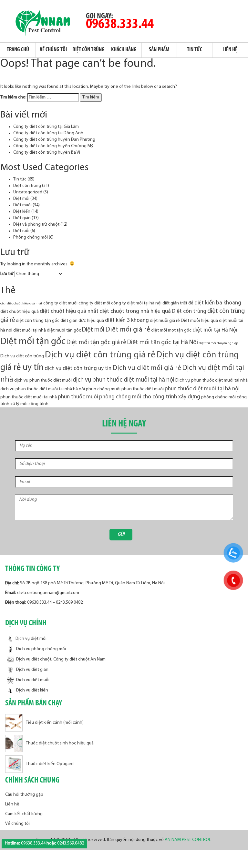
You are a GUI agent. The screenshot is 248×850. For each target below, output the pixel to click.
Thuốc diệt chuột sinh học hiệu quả (60, 743)
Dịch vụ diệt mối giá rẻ (146, 368)
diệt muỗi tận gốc (64, 330)
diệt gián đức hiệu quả (82, 320)
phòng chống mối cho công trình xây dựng (149, 397)
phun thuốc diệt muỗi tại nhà (28, 397)
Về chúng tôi (53, 50)
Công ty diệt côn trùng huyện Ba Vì (46, 152)
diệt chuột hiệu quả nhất (69, 311)
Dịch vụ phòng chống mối (41, 649)
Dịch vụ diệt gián (32, 669)
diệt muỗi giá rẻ (165, 320)
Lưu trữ (7, 273)
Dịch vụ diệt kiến (32, 690)
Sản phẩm (159, 50)
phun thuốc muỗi (78, 397)
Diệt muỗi (22, 205)
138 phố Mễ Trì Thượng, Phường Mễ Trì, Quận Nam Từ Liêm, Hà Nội (102, 583)
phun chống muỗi (103, 389)
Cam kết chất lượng (24, 814)
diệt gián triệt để (177, 303)
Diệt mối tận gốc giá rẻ (96, 342)
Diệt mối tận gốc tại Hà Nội (162, 342)
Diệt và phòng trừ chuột (36, 224)
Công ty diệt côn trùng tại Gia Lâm (46, 126)
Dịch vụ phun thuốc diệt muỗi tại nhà (211, 380)
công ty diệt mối (94, 303)
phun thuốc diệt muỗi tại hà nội (202, 389)
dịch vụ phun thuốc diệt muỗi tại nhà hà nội (42, 389)
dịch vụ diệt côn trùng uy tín (78, 368)
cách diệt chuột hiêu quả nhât (21, 303)
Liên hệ (229, 50)
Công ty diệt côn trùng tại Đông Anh (48, 133)
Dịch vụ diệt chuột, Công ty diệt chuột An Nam (61, 659)
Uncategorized (27, 192)
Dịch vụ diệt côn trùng (22, 356)
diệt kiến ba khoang (217, 303)
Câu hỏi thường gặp (24, 794)
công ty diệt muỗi (60, 303)
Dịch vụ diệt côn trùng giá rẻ (100, 355)
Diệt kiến (21, 211)
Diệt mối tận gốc (33, 341)
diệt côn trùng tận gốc (37, 320)
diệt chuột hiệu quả (19, 311)
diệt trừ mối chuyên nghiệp (218, 343)
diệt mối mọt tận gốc (171, 330)
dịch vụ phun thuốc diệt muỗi (43, 380)
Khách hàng (124, 50)
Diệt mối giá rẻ (127, 329)
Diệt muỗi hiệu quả (199, 320)
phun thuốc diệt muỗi (142, 389)
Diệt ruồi (21, 231)
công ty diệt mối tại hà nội (136, 303)
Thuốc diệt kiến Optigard (50, 764)
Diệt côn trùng (88, 50)
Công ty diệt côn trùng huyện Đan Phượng (54, 139)
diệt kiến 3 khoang (127, 320)
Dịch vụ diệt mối (31, 639)
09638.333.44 (120, 24)
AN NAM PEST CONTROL (188, 839)
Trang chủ (18, 50)
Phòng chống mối (30, 237)
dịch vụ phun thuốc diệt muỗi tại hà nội (123, 380)
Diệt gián (22, 218)
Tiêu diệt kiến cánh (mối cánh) (55, 723)
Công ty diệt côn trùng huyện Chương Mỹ (53, 146)
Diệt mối (21, 198)
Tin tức (194, 50)
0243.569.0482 (69, 602)
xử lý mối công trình (29, 404)
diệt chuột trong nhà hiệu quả (135, 311)
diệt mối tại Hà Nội (214, 330)
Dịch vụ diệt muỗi (32, 680)
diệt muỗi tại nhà (29, 330)
